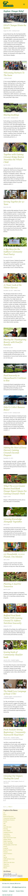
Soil (5, 855)
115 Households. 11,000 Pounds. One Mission (14, 555)
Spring (5, 857)
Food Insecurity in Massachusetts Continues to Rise (15, 378)
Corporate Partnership (9, 818)
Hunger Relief (7, 839)
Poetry (5, 846)
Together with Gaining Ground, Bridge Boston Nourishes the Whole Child (14, 158)
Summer (6, 860)
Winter (5, 868)
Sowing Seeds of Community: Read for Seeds (13, 655)
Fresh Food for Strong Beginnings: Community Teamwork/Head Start (15, 732)
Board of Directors (9, 816)
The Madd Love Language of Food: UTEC (15, 693)
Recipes (6, 852)
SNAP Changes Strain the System (15, 27)
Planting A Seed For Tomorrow (12, 585)
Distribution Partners (9, 820)
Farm (5, 825)
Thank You (6, 864)
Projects (6, 848)
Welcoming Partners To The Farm (14, 74)
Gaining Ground (8, 3)
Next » (10, 807)
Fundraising (7, 834)
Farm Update (7, 830)
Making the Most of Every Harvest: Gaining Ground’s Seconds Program (15, 451)
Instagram (11, 891)
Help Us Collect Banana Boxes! (14, 409)
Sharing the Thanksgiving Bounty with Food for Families (15, 342)
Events (5, 822)
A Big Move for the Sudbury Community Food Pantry (13, 252)
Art (4, 813)
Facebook (4, 891)
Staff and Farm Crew (9, 859)
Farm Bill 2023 (7, 827)
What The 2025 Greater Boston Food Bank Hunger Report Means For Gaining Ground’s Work (15, 489)
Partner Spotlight (8, 843)
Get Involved (7, 836)
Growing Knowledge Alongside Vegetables (13, 520)
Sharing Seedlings (11, 115)
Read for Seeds (8, 850)
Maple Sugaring (8, 841)
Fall (4, 823)
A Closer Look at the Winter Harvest (13, 286)
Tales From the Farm (9, 862)
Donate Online (20, 891)
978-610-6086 (6, 887)
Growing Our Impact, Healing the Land (13, 777)
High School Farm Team (10, 837)
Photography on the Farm (10, 845)
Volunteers (6, 866)
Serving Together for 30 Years (14, 203)
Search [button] (20, 876)
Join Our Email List (7, 895)
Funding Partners (8, 832)
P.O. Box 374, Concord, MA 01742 (11, 883)
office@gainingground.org (19, 887)
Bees (5, 815)
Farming (6, 829)
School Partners (8, 853)
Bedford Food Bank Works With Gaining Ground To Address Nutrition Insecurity (13, 619)
